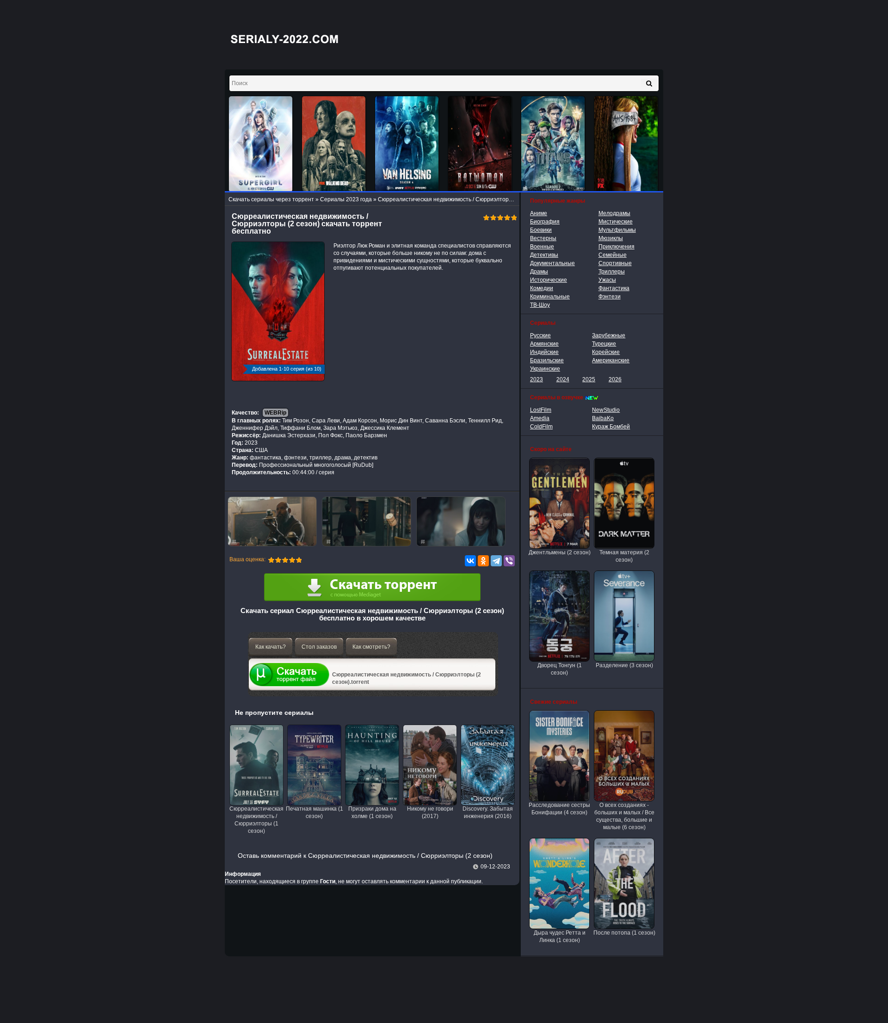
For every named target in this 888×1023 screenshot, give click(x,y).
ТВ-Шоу (540, 305)
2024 (562, 379)
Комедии (541, 288)
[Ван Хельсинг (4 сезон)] (407, 144)
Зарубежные (608, 335)
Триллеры (611, 271)
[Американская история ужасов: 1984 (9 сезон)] (626, 144)
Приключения (616, 246)
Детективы (544, 255)
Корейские (606, 352)
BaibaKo (603, 418)
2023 (536, 379)
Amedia (539, 418)
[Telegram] (496, 560)
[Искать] (649, 83)
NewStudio (606, 410)
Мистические (615, 221)
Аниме (538, 213)
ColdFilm (541, 426)
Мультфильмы (617, 230)
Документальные (552, 263)
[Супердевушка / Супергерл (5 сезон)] (261, 144)
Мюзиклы (610, 238)
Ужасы (607, 280)
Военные (542, 246)
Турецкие (604, 344)
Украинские (545, 369)
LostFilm (540, 410)
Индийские (544, 352)
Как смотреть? (371, 647)
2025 (588, 379)
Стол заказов (319, 647)
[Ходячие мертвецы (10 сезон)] (334, 144)
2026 (615, 379)
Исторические (548, 280)
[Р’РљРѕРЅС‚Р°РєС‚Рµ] (470, 560)
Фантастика (613, 288)
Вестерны (543, 238)
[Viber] (509, 560)
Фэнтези (609, 296)
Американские (610, 360)
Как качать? (270, 647)
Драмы (539, 271)
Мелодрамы (614, 213)
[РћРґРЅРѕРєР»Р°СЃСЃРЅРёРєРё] (483, 560)
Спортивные (615, 263)
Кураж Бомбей (611, 426)
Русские (540, 335)
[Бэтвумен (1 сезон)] (480, 144)
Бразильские (547, 360)
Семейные (612, 255)
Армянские (544, 344)
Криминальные (550, 296)
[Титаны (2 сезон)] (553, 144)
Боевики (541, 230)
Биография (545, 221)
